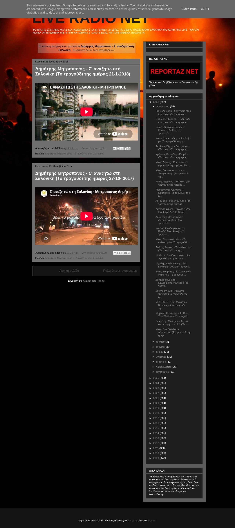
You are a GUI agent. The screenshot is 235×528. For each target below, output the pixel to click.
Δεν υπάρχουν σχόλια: (95, 148)
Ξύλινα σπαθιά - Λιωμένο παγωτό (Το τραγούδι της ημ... (171, 293)
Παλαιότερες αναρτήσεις (120, 270)
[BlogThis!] (118, 148)
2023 (156, 388)
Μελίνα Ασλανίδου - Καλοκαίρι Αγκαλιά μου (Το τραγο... (173, 257)
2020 (156, 403)
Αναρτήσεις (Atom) (94, 280)
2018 (156, 412)
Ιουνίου (160, 346)
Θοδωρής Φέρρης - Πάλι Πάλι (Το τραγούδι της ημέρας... (173, 120)
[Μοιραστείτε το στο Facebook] (125, 148)
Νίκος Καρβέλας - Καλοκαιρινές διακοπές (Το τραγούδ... (173, 273)
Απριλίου (161, 356)
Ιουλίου (160, 341)
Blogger (151, 520)
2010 (156, 453)
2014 (156, 433)
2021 (156, 398)
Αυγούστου (163, 106)
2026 (156, 102)
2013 (156, 438)
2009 (156, 458)
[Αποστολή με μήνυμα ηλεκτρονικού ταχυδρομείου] (115, 148)
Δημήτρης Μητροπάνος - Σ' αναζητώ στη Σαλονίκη (74, 153)
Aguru (133, 520)
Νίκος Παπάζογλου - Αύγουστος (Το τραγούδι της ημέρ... (173, 332)
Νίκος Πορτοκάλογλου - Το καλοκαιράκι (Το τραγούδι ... (173, 241)
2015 (156, 428)
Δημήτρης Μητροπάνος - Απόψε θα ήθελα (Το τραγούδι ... (170, 220)
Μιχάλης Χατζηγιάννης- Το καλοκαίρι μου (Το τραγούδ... (173, 265)
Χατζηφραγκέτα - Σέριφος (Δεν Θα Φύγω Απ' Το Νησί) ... (173, 210)
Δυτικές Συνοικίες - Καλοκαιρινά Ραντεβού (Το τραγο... (172, 282)
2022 (156, 393)
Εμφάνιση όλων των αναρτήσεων (93, 49)
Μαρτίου (161, 361)
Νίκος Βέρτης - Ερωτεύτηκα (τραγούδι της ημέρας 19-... (173, 164)
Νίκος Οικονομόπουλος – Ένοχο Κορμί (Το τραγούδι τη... (172, 173)
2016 (156, 423)
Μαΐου (160, 351)
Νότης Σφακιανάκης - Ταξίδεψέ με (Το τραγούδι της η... (173, 140)
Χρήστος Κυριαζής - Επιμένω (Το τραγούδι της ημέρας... (172, 156)
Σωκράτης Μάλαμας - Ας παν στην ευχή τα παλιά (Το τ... (172, 323)
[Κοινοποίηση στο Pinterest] (129, 148)
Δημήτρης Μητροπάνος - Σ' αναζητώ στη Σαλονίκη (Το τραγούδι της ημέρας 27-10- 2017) (84, 176)
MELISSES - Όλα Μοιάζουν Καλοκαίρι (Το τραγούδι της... (171, 305)
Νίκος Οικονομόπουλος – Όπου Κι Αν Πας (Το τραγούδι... (170, 130)
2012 (156, 443)
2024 (156, 383)
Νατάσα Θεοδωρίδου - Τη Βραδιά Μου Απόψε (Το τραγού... (170, 231)
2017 (156, 418)
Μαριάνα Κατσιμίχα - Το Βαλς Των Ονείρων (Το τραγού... (172, 315)
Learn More (189, 9)
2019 (156, 408)
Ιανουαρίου (163, 371)
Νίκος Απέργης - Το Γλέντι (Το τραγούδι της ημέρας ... (173, 183)
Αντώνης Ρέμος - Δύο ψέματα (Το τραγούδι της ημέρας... (172, 148)
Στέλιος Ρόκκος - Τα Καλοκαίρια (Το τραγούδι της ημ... (173, 249)
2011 (156, 448)
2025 (156, 377)
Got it (205, 9)
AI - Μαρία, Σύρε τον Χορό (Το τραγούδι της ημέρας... (173, 202)
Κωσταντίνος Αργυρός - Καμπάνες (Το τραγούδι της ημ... (173, 192)
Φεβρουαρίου (164, 366)
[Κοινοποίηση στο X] (122, 148)
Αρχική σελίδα (69, 270)
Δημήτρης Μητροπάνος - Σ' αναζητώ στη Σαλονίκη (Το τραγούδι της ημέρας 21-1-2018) (82, 71)
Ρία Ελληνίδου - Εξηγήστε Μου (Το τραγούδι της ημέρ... (173, 112)
